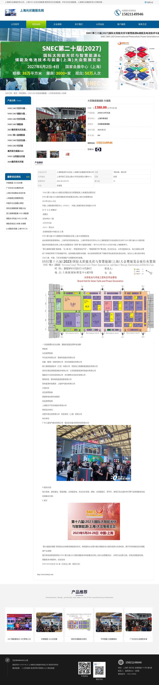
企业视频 (57, 24)
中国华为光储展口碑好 (15, 203)
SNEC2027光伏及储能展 (37, 93)
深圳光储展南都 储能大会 (16, 208)
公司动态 (100, 24)
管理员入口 (42, 668)
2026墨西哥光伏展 (15, 162)
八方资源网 (26, 668)
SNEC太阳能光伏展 (16, 156)
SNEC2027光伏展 (15, 146)
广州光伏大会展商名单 (15, 188)
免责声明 (34, 668)
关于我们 (79, 24)
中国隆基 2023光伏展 (14, 183)
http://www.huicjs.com (45, 574)
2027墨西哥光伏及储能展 (18, 130)
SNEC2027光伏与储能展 (18, 108)
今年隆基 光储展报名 (79, 639)
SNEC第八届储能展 (16, 135)
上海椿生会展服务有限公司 (38, 665)
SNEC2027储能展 (15, 124)
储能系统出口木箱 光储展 (16, 224)
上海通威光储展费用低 (15, 198)
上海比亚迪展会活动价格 (15, 193)
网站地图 (50, 668)
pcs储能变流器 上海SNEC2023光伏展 (18, 229)
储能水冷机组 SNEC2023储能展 (18, 218)
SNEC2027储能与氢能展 (18, 114)
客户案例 (121, 24)
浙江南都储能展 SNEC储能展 (17, 213)
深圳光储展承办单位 (49, 639)
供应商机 (36, 24)
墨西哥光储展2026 (15, 151)
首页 (15, 93)
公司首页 (15, 24)
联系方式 (142, 24)
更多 (28, 177)
